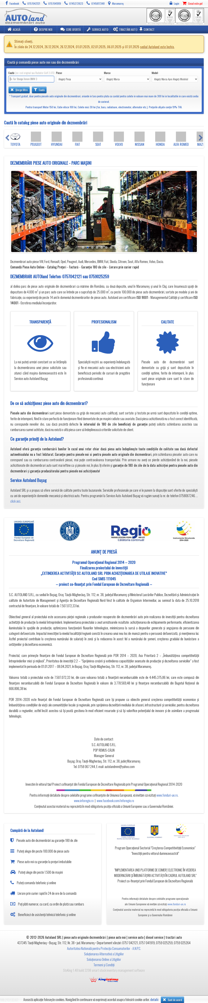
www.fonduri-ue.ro (167, 795)
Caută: (31, 73)
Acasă (16, 29)
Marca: (107, 73)
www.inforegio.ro (84, 800)
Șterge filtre (21, 90)
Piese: (59, 73)
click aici (15, 501)
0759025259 (99, 276)
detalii (154, 999)
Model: (155, 73)
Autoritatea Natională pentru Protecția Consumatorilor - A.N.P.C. (104, 948)
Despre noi (45, 29)
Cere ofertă (73, 29)
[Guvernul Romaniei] (155, 832)
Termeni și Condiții (104, 964)
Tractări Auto (128, 29)
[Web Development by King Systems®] (104, 979)
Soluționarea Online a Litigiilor (104, 959)
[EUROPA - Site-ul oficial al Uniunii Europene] (129, 832)
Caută (41, 90)
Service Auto (100, 29)
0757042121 (72, 276)
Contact (149, 29)
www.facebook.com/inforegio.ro (115, 800)
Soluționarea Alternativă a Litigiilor (104, 954)
